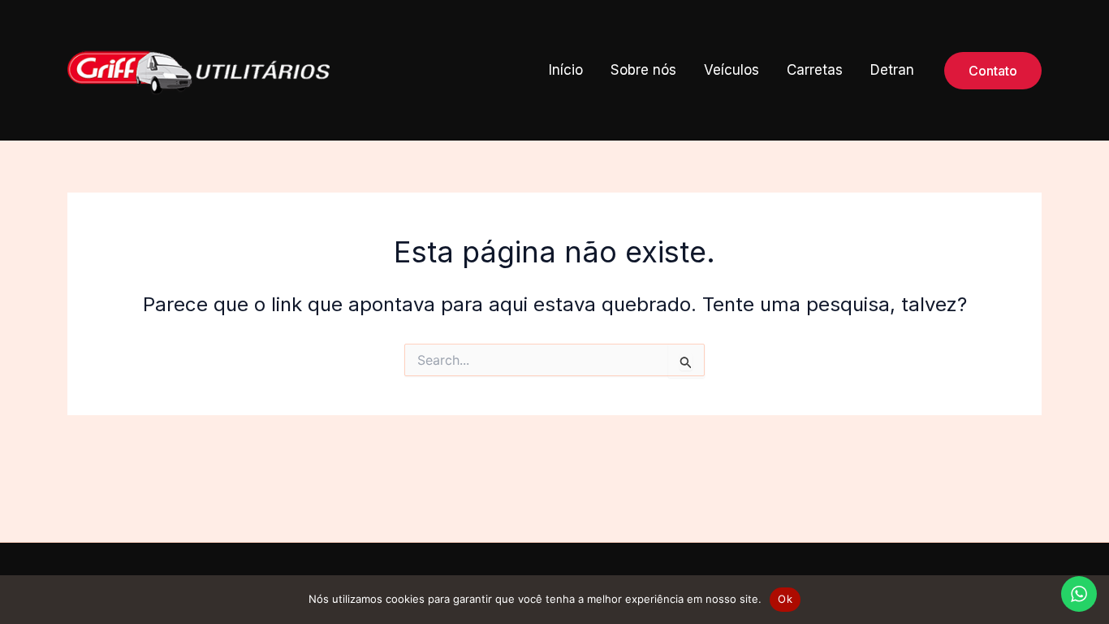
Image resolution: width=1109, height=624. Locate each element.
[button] (993, 70)
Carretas (815, 70)
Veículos (731, 70)
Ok (785, 598)
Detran (892, 70)
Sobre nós (643, 70)
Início (566, 70)
